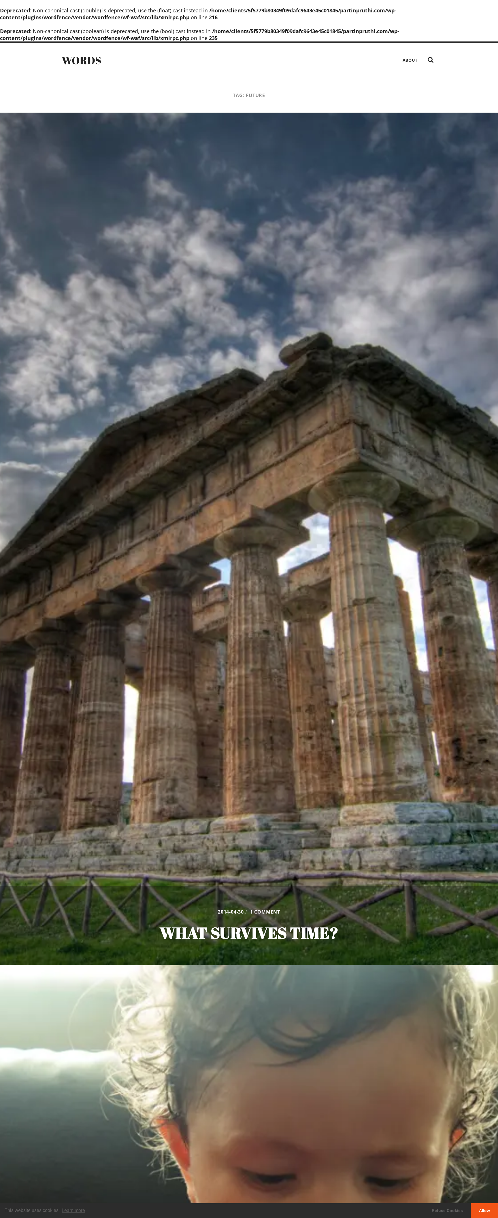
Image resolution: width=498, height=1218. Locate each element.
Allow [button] (484, 1210)
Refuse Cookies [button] (447, 1210)
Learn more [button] (73, 1210)
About (410, 60)
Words (82, 60)
